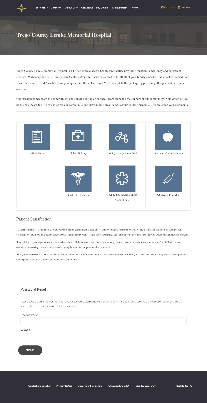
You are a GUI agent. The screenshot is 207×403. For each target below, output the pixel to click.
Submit (30, 350)
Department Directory (90, 385)
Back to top (182, 385)
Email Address (29, 315)
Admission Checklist (118, 385)
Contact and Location (39, 385)
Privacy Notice (64, 385)
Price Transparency (145, 385)
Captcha (25, 329)
